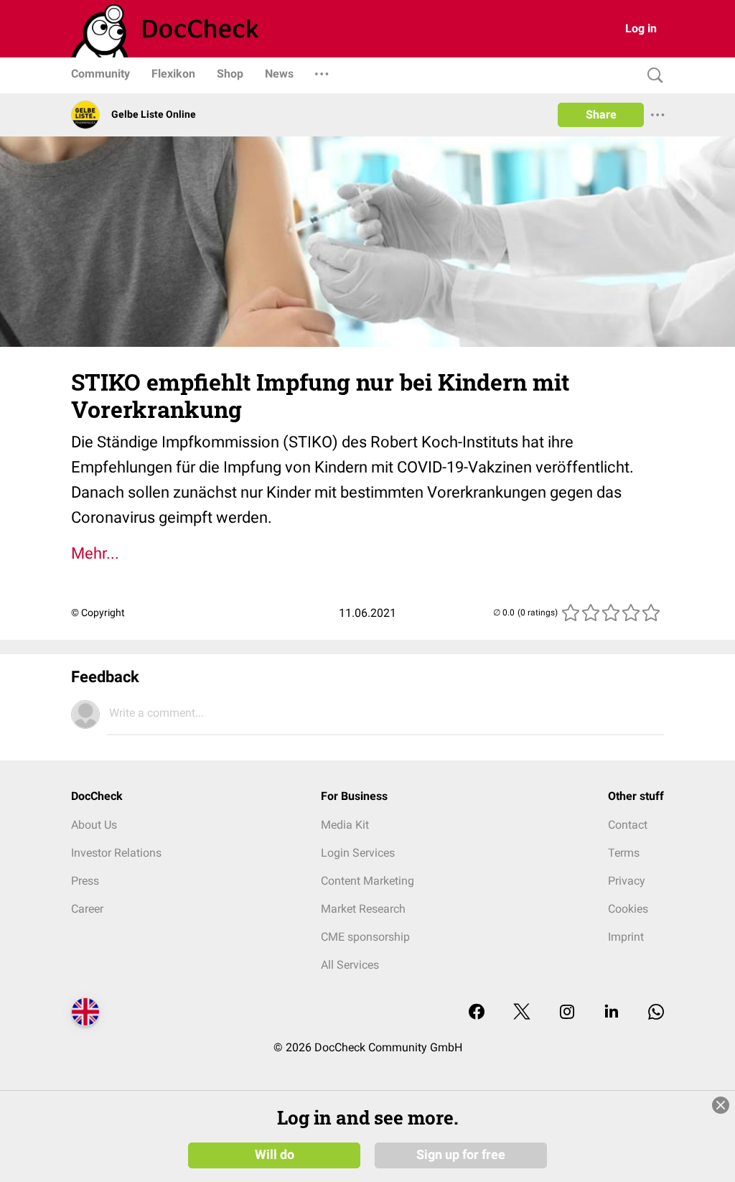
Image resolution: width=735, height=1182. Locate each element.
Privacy (626, 881)
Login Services (358, 853)
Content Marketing (367, 881)
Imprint (626, 937)
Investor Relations (116, 853)
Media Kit (345, 825)
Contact (627, 825)
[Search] (652, 75)
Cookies (628, 909)
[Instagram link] (567, 1013)
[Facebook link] (476, 1013)
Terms (624, 853)
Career (87, 909)
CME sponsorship (365, 937)
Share (601, 114)
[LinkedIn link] (611, 1013)
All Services (350, 965)
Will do (274, 1155)
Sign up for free (460, 1155)
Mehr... (95, 553)
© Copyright (98, 612)
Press (85, 881)
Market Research (363, 909)
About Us (94, 825)
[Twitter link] (521, 1013)
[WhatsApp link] (656, 1013)
